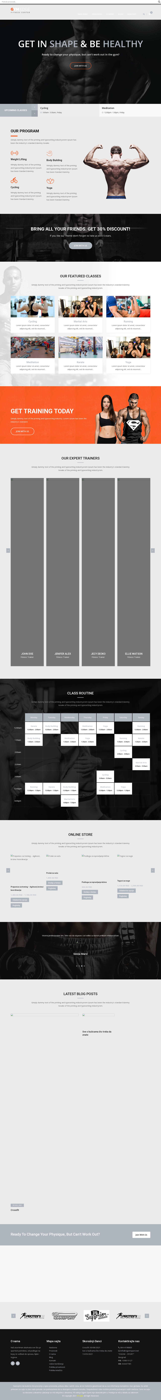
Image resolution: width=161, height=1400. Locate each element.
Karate (80, 362)
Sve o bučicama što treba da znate (97, 1350)
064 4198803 (126, 1347)
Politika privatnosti (57, 1367)
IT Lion (80, 1396)
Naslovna (83, 14)
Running (128, 321)
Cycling (33, 321)
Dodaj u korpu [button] (19, 883)
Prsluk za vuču (17, 873)
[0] (149, 14)
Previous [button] (13, 1316)
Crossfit (15, 1210)
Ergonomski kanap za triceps (129, 882)
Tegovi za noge (88, 881)
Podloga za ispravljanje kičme (58, 882)
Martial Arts (80, 321)
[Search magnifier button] (159, 2)
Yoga (128, 362)
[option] (32, 1316)
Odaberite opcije (91, 890)
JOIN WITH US (80, 245)
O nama (110, 14)
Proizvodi (97, 14)
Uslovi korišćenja (56, 1363)
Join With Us (141, 1234)
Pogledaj (16, 888)
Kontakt (132, 14)
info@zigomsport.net (130, 1350)
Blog (120, 14)
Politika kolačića (55, 1370)
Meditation (33, 362)
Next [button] (147, 1316)
